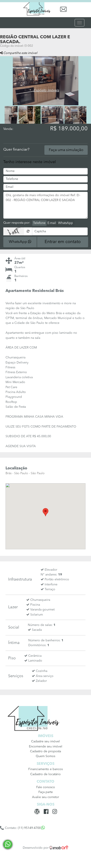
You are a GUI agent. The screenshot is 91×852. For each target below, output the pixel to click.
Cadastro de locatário (45, 774)
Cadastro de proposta (45, 751)
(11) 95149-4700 (29, 828)
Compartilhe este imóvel (20, 53)
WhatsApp (65, 223)
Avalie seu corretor (45, 797)
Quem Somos (45, 756)
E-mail (51, 223)
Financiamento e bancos (45, 769)
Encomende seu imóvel (45, 746)
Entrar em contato (63, 242)
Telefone (39, 223)
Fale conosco (45, 787)
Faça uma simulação (66, 150)
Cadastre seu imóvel (45, 741)
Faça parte (45, 792)
